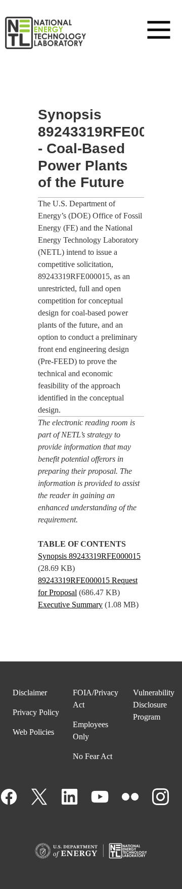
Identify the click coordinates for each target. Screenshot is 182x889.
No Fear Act (92, 756)
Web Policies (33, 732)
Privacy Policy (36, 712)
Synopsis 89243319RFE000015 (89, 556)
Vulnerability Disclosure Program (153, 704)
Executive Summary (70, 604)
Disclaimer (30, 692)
